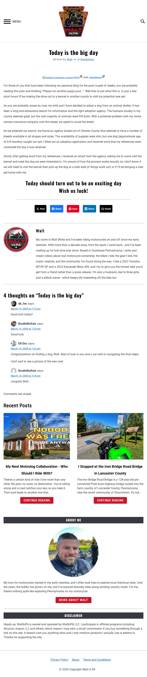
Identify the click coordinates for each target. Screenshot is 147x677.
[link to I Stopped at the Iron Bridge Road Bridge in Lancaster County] (110, 436)
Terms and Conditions (97, 659)
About (75, 659)
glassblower (95, 77)
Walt (70, 59)
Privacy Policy (59, 659)
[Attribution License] (57, 77)
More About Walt (73, 600)
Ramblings (87, 59)
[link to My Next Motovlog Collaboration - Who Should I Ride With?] (37, 436)
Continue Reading (37, 500)
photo (76, 77)
